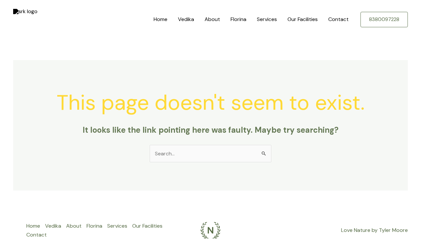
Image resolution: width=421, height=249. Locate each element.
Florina (238, 19)
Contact (338, 19)
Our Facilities (302, 19)
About (212, 19)
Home (160, 19)
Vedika (186, 19)
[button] (384, 19)
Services (267, 19)
